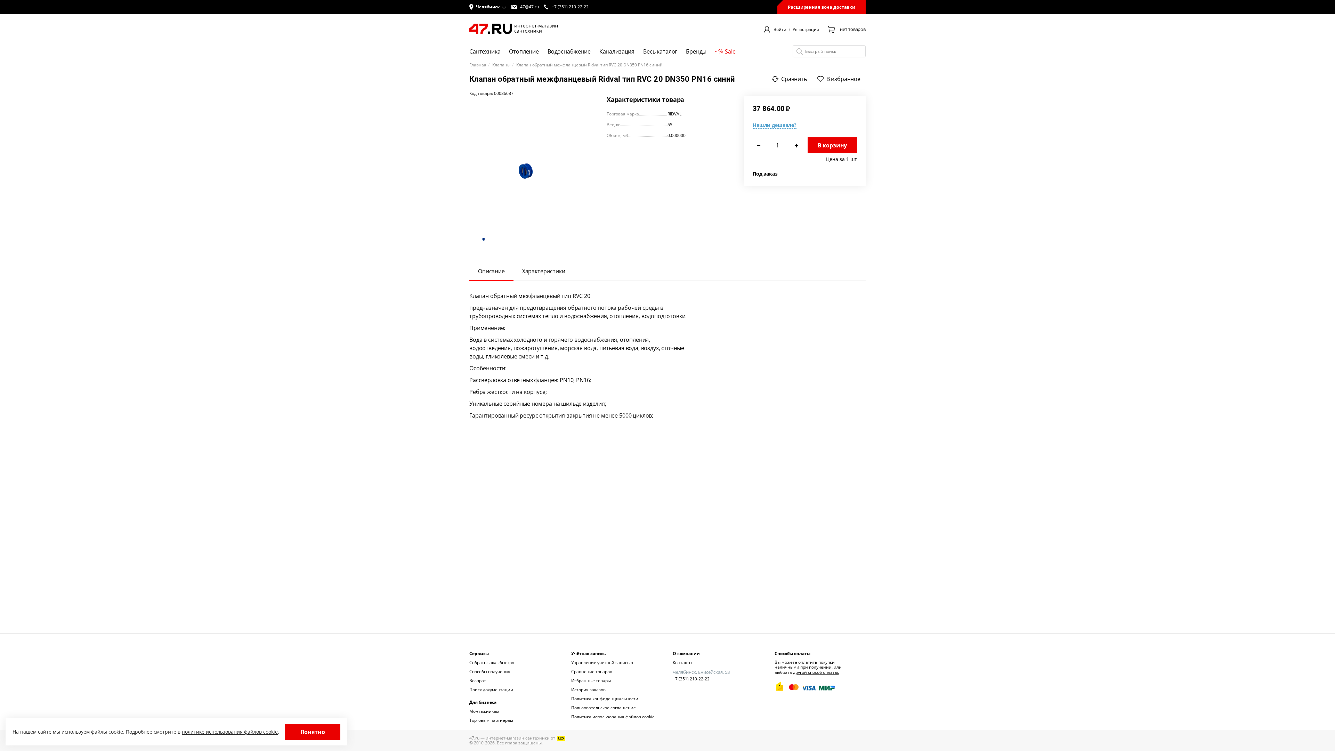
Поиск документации (491, 690)
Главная (477, 65)
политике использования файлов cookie (230, 731)
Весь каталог (660, 51)
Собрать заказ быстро (491, 662)
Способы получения (489, 672)
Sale (730, 51)
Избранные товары (591, 681)
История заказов (588, 690)
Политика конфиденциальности (604, 699)
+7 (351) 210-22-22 (691, 679)
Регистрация (806, 29)
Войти (780, 29)
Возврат (477, 681)
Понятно (312, 732)
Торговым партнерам (491, 720)
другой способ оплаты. (816, 672)
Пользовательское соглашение (603, 708)
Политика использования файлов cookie (613, 717)
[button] (487, 7)
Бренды (696, 51)
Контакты (682, 662)
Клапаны (501, 65)
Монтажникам (484, 711)
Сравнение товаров (591, 672)
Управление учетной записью (602, 662)
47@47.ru (529, 7)
